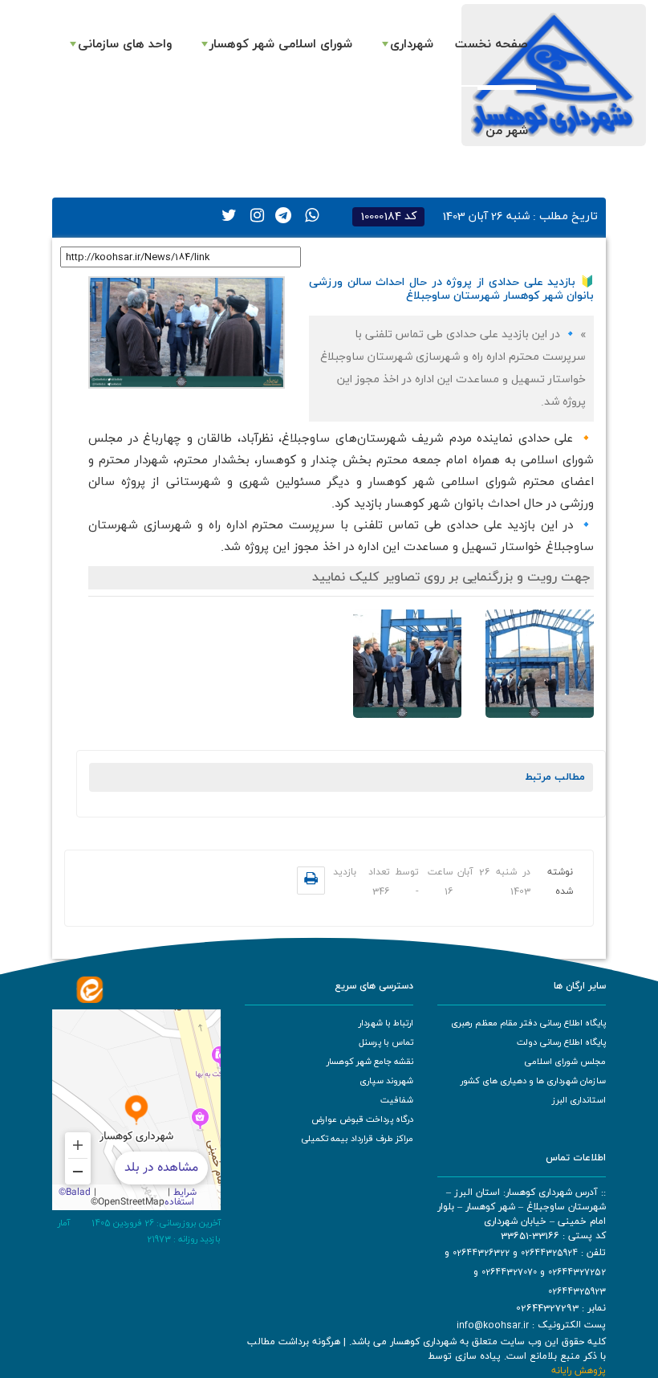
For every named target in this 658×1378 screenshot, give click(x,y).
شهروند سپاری (386, 1080)
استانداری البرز (579, 1100)
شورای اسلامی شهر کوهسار (280, 44)
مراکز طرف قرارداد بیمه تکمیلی (357, 1138)
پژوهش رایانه (578, 1370)
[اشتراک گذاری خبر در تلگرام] (279, 214)
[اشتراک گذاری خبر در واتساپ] (306, 214)
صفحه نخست (491, 44)
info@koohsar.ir (493, 1325)
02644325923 (577, 1291)
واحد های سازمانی (125, 44)
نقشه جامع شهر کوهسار (370, 1061)
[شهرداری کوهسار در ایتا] (90, 988)
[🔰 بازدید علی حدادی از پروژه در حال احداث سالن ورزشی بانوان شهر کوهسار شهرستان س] (186, 332)
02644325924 (549, 1252)
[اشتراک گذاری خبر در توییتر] (225, 214)
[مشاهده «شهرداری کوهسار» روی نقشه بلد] (136, 1109)
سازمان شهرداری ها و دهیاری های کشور (533, 1080)
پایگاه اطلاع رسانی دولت (561, 1042)
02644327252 (577, 1272)
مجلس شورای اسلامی (565, 1061)
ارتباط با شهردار (386, 1023)
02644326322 (481, 1252)
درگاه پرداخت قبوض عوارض (362, 1119)
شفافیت (396, 1100)
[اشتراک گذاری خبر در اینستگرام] (252, 214)
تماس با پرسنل (386, 1042)
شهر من (506, 131)
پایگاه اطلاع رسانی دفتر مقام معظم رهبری (528, 1023)
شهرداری (411, 44)
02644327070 (509, 1272)
